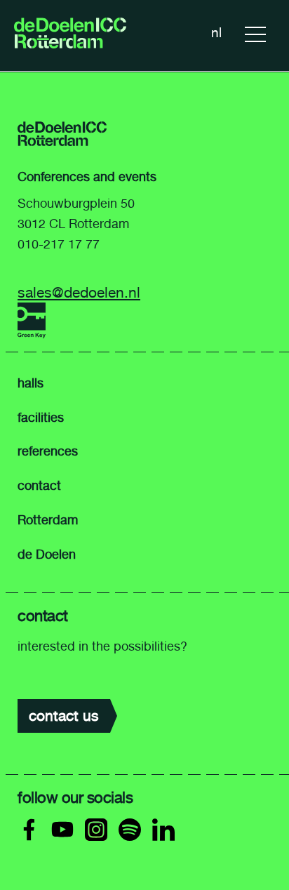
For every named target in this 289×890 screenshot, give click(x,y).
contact (39, 485)
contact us (64, 715)
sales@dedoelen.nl (79, 292)
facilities (41, 417)
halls (30, 383)
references (48, 451)
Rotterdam (48, 520)
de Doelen (47, 554)
